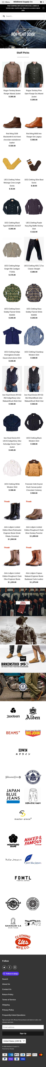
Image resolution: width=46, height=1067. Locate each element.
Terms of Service (9, 1000)
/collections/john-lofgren (23, 687)
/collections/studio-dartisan (23, 34)
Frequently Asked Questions (13, 1015)
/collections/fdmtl (23, 630)
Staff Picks (23, 52)
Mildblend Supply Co (13, 1046)
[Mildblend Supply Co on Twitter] (4, 967)
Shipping (6, 1005)
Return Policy (7, 994)
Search (5, 979)
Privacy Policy (8, 1010)
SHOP (23, 660)
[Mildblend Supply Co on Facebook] (9, 967)
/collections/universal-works (23, 602)
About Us (6, 984)
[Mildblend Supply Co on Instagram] (15, 967)
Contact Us (6, 989)
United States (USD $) (12, 1041)
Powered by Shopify (8, 1049)
